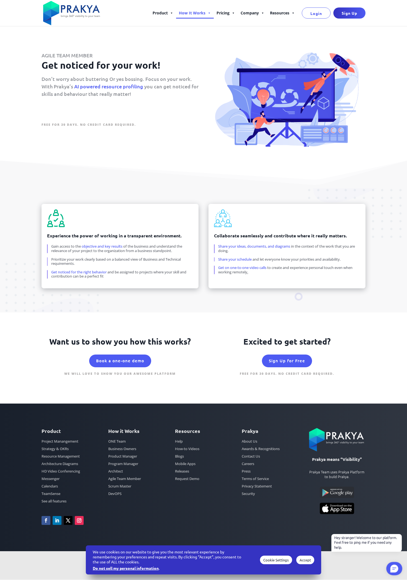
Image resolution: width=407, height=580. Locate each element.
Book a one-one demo (120, 360)
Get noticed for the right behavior (79, 272)
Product (160, 13)
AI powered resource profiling (108, 86)
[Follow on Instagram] (79, 520)
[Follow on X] (68, 520)
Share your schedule (235, 259)
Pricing (223, 13)
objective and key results (102, 246)
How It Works (192, 13)
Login (316, 13)
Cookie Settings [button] (276, 560)
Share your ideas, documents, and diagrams (254, 246)
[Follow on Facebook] (46, 520)
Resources (279, 13)
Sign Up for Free (66, 111)
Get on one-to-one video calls (242, 267)
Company (250, 13)
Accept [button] (305, 560)
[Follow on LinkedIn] (57, 520)
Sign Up (349, 13)
